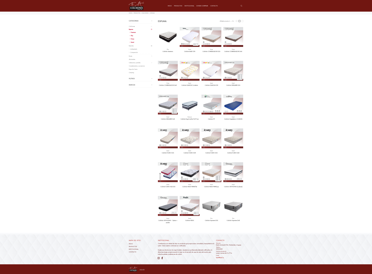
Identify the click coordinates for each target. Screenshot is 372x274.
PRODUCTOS (137, 13)
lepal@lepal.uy (220, 258)
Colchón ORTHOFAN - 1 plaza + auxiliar (167, 221)
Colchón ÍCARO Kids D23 (167, 187)
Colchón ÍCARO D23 (168, 153)
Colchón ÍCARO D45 (233, 153)
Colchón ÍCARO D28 (190, 153)
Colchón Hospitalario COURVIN (233, 119)
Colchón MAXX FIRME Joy (211, 187)
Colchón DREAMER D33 (233, 85)
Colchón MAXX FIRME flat (189, 187)
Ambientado (133, 49)
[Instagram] (158, 258)
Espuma (152, 13)
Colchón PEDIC (189, 220)
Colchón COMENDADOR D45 (168, 85)
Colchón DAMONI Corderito (189, 85)
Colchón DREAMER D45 (168, 119)
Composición (134, 52)
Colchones (145, 13)
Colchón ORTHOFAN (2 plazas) (233, 187)
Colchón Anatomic (168, 51)
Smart (132, 42)
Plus (131, 36)
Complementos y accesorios (137, 66)
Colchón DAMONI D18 (211, 85)
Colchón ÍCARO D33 (211, 153)
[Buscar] (242, 5)
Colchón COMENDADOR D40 (233, 51)
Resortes (131, 46)
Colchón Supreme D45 (233, 220)
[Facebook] (162, 258)
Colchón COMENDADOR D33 (211, 51)
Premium (133, 32)
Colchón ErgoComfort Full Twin (190, 119)
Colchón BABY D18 (189, 51)
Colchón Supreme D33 (211, 220)
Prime (132, 39)
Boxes (130, 56)
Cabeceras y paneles (134, 63)
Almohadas (132, 59)
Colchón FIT (211, 119)
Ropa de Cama (133, 69)
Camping (131, 73)
